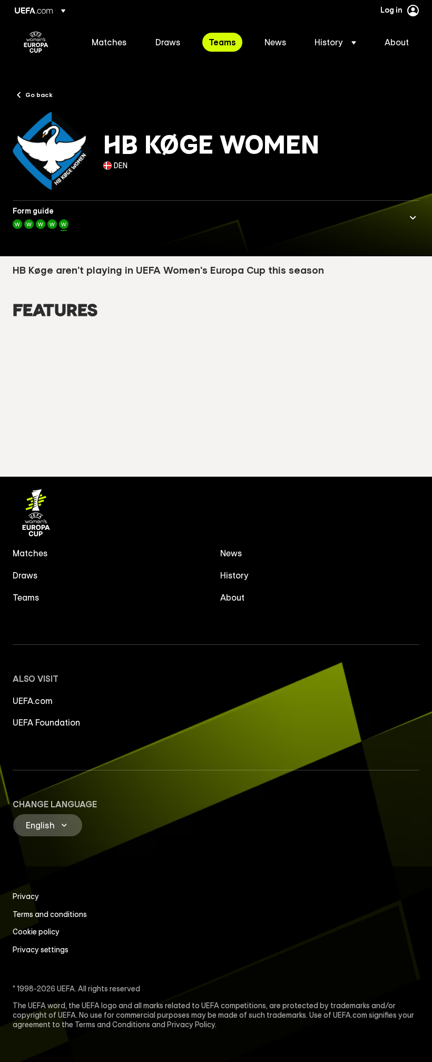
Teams (26, 597)
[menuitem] (110, 42)
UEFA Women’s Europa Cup (36, 42)
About (232, 597)
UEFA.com (33, 701)
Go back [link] (39, 94)
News (231, 553)
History (234, 575)
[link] (109, 42)
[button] (335, 42)
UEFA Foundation (46, 722)
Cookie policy (36, 932)
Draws (25, 575)
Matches (30, 553)
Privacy (26, 896)
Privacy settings (40, 949)
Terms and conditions (50, 914)
